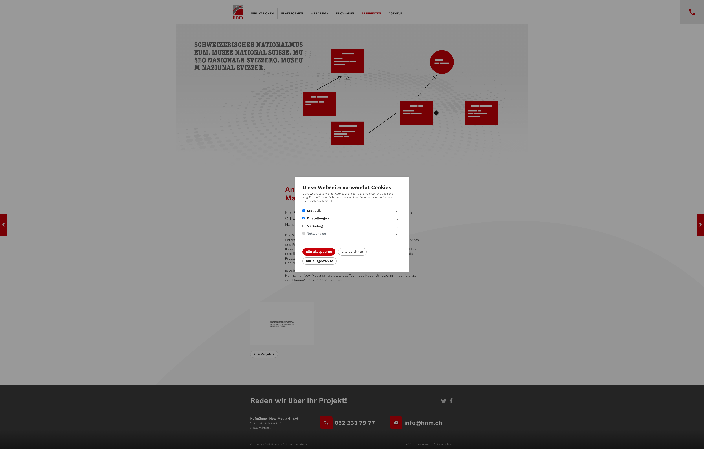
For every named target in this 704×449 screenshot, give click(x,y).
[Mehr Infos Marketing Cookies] (397, 227)
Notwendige (316, 233)
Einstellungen (318, 218)
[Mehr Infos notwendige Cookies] (397, 234)
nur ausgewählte (319, 261)
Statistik (314, 211)
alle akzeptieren (319, 252)
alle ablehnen (352, 252)
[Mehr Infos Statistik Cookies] (397, 211)
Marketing (315, 226)
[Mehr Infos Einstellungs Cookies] (397, 219)
